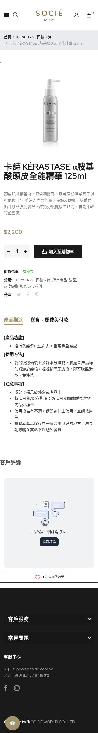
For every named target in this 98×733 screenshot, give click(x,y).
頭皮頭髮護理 (15, 286)
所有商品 (59, 280)
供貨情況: (11, 271)
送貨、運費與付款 (49, 320)
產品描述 (13, 320)
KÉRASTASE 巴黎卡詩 (32, 280)
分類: (8, 280)
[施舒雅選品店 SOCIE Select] (49, 15)
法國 (72, 280)
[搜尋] (15, 15)
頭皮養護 (35, 286)
